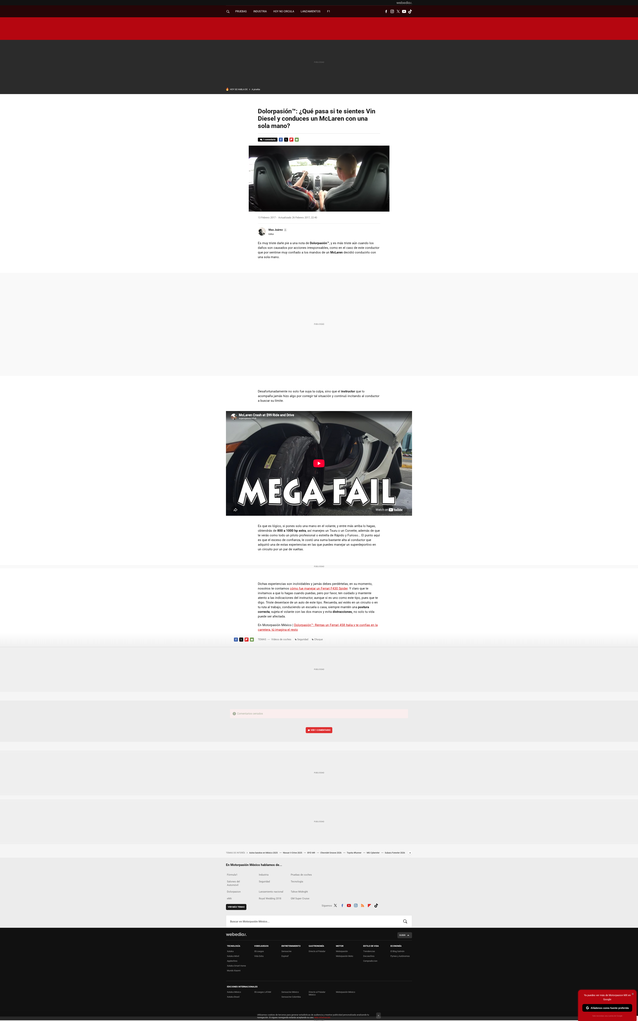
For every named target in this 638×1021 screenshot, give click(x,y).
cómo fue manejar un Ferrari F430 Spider (319, 588)
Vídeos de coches (281, 639)
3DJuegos (259, 951)
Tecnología (297, 881)
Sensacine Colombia (291, 997)
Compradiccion (370, 961)
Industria (260, 11)
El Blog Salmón (397, 951)
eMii (229, 898)
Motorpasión (342, 951)
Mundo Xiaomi (233, 970)
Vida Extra (259, 956)
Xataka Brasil (233, 997)
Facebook (386, 11)
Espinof (285, 956)
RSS (362, 905)
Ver (320, 730)
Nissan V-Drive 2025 (293, 852)
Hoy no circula (283, 11)
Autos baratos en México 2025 (263, 852)
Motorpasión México (345, 992)
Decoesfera (368, 956)
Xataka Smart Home (236, 965)
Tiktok (410, 11)
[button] (277, 230)
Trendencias (369, 951)
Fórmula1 (232, 874)
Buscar (405, 921)
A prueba (256, 89)
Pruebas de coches (301, 874)
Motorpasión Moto (344, 956)
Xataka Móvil (233, 956)
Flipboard (291, 140)
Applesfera (232, 961)
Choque (318, 639)
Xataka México (234, 992)
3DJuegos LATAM (262, 992)
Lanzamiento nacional (271, 891)
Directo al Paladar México (317, 993)
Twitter (398, 11)
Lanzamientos (310, 11)
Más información (322, 1017)
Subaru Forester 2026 (395, 852)
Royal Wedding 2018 (270, 898)
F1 (328, 11)
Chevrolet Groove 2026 (331, 852)
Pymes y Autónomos (400, 956)
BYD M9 (311, 852)
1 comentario (269, 139)
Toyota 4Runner (354, 852)
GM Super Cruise (300, 898)
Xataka (230, 951)
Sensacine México (290, 992)
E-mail (297, 140)
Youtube (404, 11)
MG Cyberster (373, 852)
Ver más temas (236, 907)
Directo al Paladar (317, 951)
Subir (402, 935)
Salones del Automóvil (233, 883)
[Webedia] (404, 3)
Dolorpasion (234, 891)
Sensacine (286, 951)
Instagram (392, 11)
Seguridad (302, 639)
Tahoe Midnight (299, 891)
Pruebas (241, 11)
